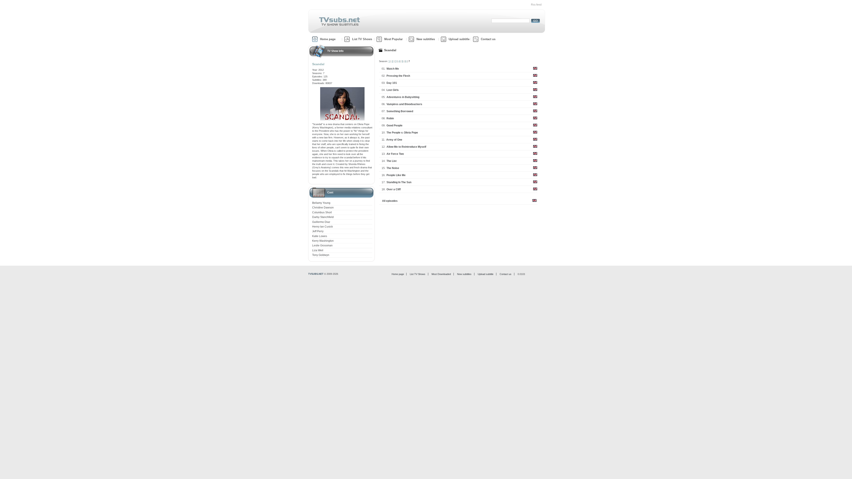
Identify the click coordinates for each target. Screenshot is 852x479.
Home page (327, 39)
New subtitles (425, 39)
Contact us (488, 39)
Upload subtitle (459, 39)
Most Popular (393, 39)
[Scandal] (342, 88)
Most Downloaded (441, 274)
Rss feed (536, 4)
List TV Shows (362, 39)
